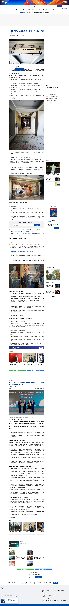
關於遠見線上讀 (9, 592)
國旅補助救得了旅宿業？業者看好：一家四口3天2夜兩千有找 (21, 558)
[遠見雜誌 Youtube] (26, 583)
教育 (36, 9)
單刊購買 (56, 228)
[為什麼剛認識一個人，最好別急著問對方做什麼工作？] (30, 552)
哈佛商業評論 (48, 590)
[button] (43, 358)
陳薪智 (10, 388)
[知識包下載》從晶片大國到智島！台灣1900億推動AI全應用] (3, 601)
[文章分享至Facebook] (12, 66)
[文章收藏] (16, 66)
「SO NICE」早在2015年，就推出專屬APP (22, 233)
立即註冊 (55, 582)
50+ (42, 591)
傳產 (14, 28)
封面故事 (49, 221)
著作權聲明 (44, 598)
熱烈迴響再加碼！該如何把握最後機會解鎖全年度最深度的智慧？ (37, 12)
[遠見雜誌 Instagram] (22, 583)
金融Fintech (16, 380)
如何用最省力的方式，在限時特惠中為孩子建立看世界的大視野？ (21, 251)
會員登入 (30, 577)
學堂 (53, 9)
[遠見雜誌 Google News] (30, 583)
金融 (23, 9)
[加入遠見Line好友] (13, 583)
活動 (56, 9)
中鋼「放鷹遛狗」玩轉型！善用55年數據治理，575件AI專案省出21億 (53, 224)
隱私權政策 (48, 598)
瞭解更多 (64, 2)
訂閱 (59, 6)
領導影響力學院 (47, 591)
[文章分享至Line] (9, 66)
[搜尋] (67, 6)
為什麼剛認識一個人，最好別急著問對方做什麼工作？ (39, 552)
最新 (12, 9)
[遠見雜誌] (34, 6)
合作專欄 (32, 596)
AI (26, 9)
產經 (33, 9)
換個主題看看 (54, 188)
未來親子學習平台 (60, 590)
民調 (40, 9)
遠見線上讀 (48, 9)
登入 (16, 70)
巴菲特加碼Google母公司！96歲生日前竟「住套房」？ (39, 558)
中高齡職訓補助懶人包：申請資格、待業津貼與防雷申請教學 (20, 563)
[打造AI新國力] (53, 212)
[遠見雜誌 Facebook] (18, 583)
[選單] (2, 6)
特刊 (55, 206)
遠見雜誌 (43, 590)
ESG (43, 9)
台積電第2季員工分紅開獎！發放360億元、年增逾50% (21, 552)
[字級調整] (19, 66)
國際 (19, 9)
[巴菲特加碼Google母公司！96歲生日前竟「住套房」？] (30, 558)
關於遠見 (2, 592)
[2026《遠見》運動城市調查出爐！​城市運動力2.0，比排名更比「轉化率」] (30, 563)
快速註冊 (38, 577)
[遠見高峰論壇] (5, 2)
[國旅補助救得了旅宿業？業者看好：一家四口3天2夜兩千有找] (12, 558)
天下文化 (54, 590)
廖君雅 (10, 36)
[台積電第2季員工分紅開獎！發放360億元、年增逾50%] (12, 552)
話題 (16, 9)
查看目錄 (50, 228)
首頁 (9, 28)
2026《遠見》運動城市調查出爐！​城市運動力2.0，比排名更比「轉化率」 (39, 563)
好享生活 (26, 596)
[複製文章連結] (14, 66)
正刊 (51, 206)
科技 (29, 9)
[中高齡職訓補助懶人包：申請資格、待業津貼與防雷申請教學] (12, 563)
